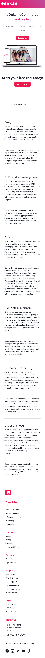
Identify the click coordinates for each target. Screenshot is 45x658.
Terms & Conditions (11, 643)
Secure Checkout (12, 513)
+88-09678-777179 (15, 635)
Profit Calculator (12, 612)
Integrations (10, 524)
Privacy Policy (24, 643)
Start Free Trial (22, 84)
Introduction (10, 506)
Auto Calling (10, 604)
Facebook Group (12, 589)
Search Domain (11, 578)
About (8, 536)
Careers (8, 543)
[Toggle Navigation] (42, 4)
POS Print (9, 608)
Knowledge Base (12, 585)
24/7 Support (11, 582)
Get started (22, 38)
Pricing (8, 540)
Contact (8, 559)
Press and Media (12, 547)
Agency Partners (12, 562)
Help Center (10, 574)
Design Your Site (12, 509)
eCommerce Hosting (13, 517)
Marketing (9, 521)
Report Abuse (11, 593)
